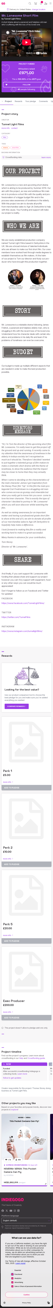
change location (38, 9)
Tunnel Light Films (12, 19)
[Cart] (35, 3)
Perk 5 (8, 924)
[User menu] (45, 3)
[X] (7, 1211)
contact (14, 128)
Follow (26, 85)
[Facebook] (3, 1211)
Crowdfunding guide (36, 1058)
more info (6, 128)
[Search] (30, 3)
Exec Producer (14, 1001)
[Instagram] (15, 1211)
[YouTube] (11, 1211)
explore (14, 1109)
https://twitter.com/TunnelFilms (16, 617)
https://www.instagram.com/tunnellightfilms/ (22, 631)
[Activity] (40, 3)
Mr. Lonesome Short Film (20, 15)
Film (4, 137)
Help (21, 1058)
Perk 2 (7, 848)
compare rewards (16, 706)
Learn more (22, 1074)
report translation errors (21, 1228)
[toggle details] (46, 1185)
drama (5, 147)
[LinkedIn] (18, 1211)
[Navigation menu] (50, 3)
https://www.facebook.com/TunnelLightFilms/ (23, 603)
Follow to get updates (12, 1078)
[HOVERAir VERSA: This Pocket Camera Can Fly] (24, 1137)
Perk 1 (7, 771)
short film (15, 147)
